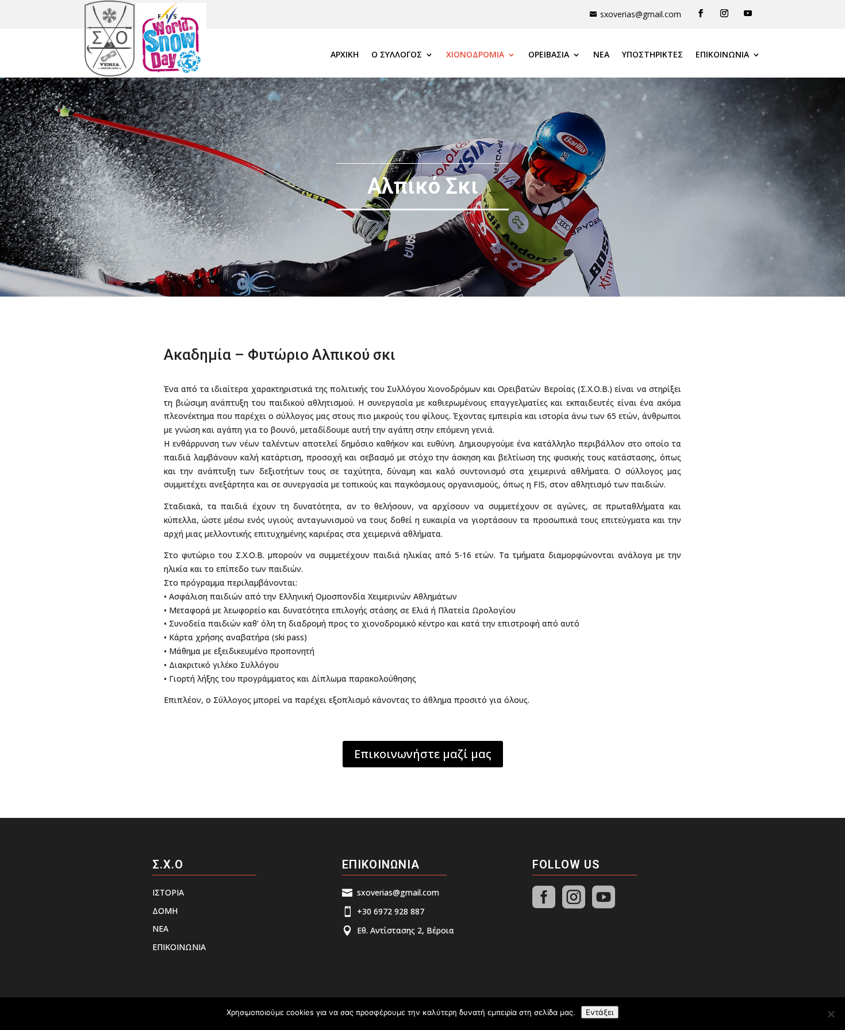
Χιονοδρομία (475, 55)
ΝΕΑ (601, 55)
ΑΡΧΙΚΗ (345, 55)
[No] (830, 1014)
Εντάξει (600, 1012)
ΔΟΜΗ (165, 910)
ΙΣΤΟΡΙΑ (168, 892)
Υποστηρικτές (652, 55)
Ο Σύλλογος (396, 55)
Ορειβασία (548, 55)
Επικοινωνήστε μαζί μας (422, 754)
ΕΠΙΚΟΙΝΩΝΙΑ (722, 55)
